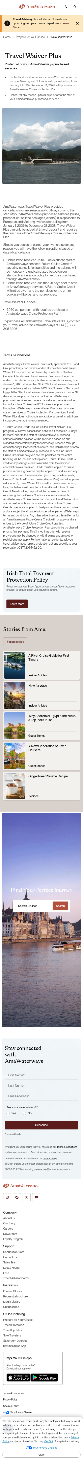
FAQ (6, 1273)
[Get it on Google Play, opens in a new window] (44, 1377)
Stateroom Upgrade (15, 1341)
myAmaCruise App (14, 1346)
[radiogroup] (42, 1113)
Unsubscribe (11, 1307)
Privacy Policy (50, 1158)
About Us (9, 1218)
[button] (75, 7)
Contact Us (10, 1257)
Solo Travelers (12, 1335)
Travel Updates (12, 1330)
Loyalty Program (13, 1239)
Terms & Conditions (67, 1147)
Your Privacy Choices (21, 1412)
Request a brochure (15, 1296)
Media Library (11, 1302)
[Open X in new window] (27, 1197)
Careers (8, 1229)
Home (7, 37)
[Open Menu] (8, 7)
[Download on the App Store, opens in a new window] (18, 1377)
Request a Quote (13, 1252)
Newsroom (10, 1234)
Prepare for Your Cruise (30, 37)
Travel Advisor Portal (16, 1278)
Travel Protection (13, 1325)
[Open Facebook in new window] (17, 1197)
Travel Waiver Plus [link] (61, 37)
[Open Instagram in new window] (7, 1197)
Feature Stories (12, 1291)
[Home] (37, 7)
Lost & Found (11, 1268)
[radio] (8, 1113)
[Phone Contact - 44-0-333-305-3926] (66, 7)
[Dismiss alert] (77, 23)
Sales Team (10, 1262)
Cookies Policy (11, 1406)
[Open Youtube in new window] (36, 1197)
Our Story (9, 1223)
